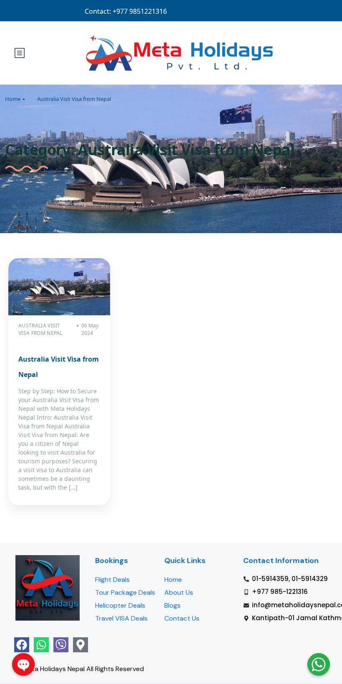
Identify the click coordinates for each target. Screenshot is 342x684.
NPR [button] (315, 11)
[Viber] (60, 644)
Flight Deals (112, 579)
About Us (178, 592)
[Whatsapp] (41, 644)
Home (12, 99)
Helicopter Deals (120, 605)
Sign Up (285, 11)
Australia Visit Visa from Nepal (74, 99)
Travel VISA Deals (121, 618)
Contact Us (181, 618)
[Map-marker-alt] (80, 644)
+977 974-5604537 (147, 11)
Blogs (172, 605)
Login (255, 11)
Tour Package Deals (125, 592)
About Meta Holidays (209, 11)
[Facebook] (21, 644)
